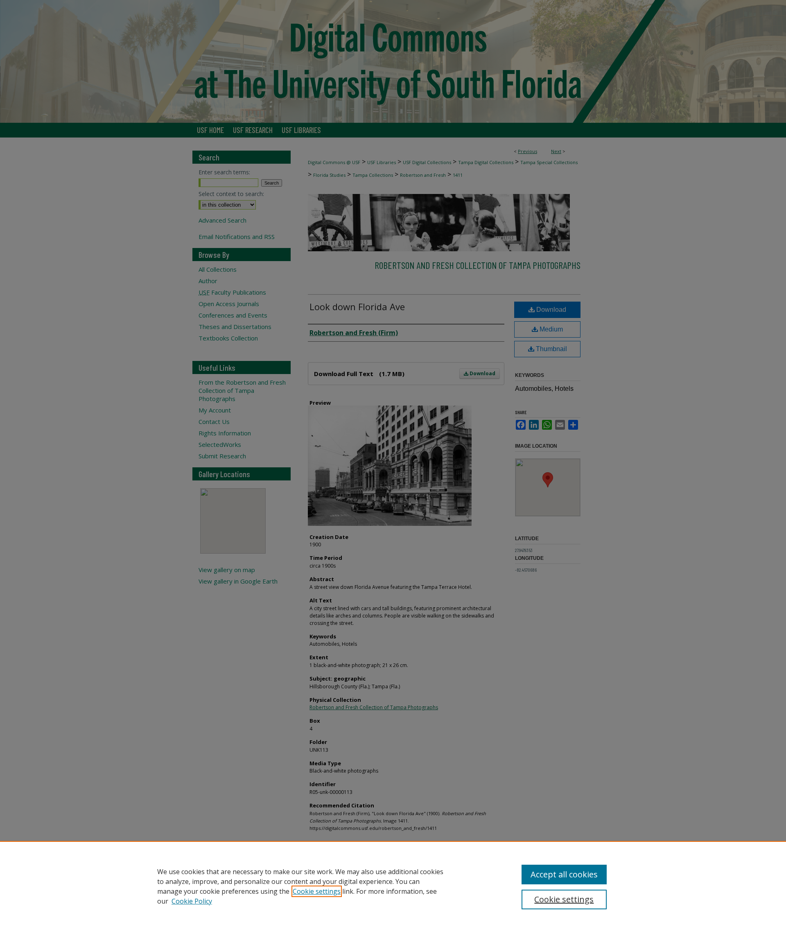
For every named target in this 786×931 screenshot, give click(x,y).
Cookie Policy (192, 901)
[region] (393, 886)
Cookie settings (317, 891)
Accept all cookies (564, 874)
